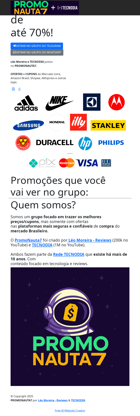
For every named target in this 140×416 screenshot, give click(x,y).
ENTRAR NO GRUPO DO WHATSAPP (38, 52)
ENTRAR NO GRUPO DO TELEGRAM (38, 46)
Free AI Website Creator (70, 410)
